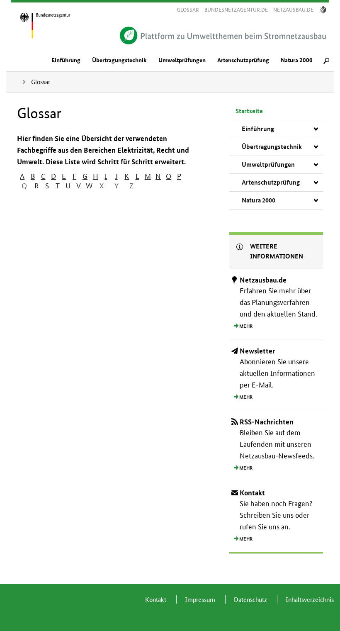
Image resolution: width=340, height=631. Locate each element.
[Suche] (326, 62)
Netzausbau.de (293, 10)
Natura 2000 (297, 60)
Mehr (246, 326)
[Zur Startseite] (53, 25)
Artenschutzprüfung (243, 60)
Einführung (65, 60)
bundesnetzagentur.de (236, 10)
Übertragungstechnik (119, 60)
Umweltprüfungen (182, 60)
